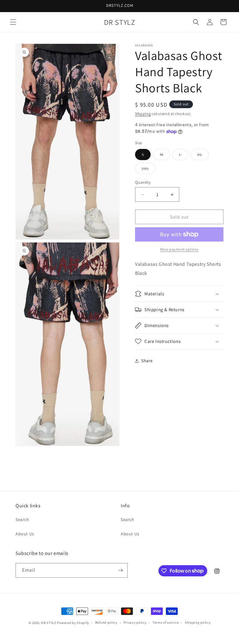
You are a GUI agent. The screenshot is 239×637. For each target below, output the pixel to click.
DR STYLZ (48, 623)
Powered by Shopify (73, 623)
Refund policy (106, 622)
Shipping (143, 113)
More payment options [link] (179, 249)
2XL (149, 169)
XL (203, 155)
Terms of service (165, 622)
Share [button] (147, 360)
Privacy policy (135, 622)
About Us (25, 534)
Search (22, 519)
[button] (13, 22)
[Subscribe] (120, 570)
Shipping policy (198, 622)
